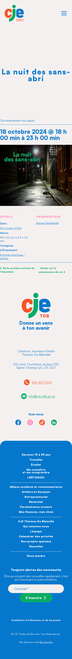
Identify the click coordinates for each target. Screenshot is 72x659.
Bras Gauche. (46, 642)
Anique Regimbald (47, 223)
